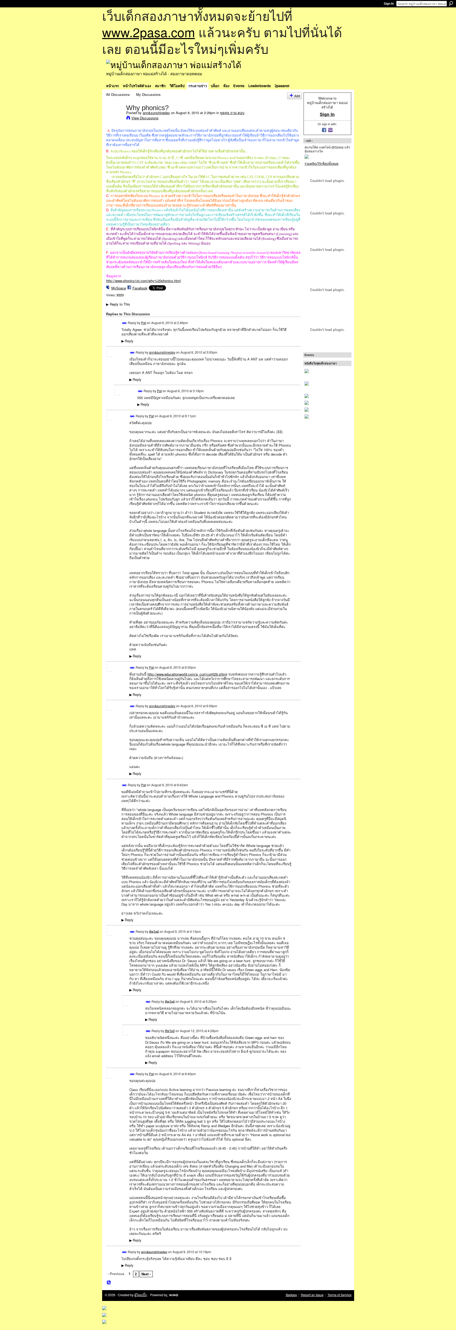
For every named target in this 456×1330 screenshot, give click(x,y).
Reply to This (118, 304)
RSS (109, 1282)
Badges (291, 1294)
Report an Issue (312, 1294)
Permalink (124, 323)
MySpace (118, 288)
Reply (127, 341)
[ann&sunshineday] (114, 118)
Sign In (389, 4)
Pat (143, 322)
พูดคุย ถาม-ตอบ (232, 112)
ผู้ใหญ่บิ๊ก (140, 1294)
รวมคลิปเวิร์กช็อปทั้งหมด (322, 163)
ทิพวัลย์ (154, 931)
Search (451, 3)
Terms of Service (339, 1294)
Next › (146, 1273)
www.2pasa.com (148, 32)
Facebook (140, 288)
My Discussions (148, 94)
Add (297, 95)
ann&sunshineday (156, 112)
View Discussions (145, 117)
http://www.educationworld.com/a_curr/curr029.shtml (187, 674)
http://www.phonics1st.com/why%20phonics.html (143, 280)
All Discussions (118, 94)
